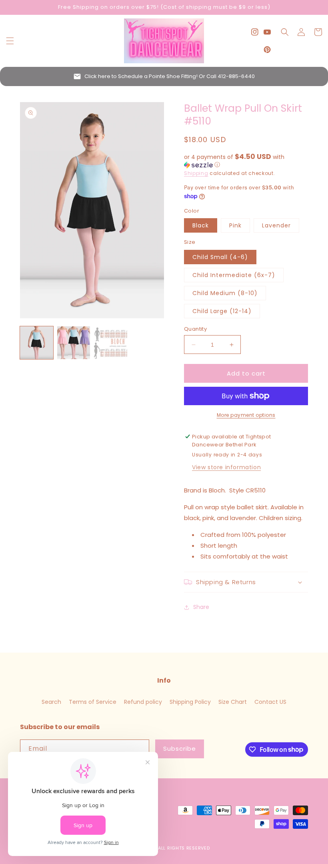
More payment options (246, 415)
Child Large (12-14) (222, 311)
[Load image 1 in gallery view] (36, 343)
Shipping (196, 173)
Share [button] (201, 607)
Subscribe (179, 748)
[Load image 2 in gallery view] (73, 343)
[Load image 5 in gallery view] (110, 343)
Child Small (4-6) (220, 257)
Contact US (270, 702)
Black (200, 225)
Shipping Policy (190, 702)
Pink (235, 225)
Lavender (276, 225)
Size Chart (232, 702)
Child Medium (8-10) (225, 293)
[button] (10, 41)
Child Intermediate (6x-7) (233, 275)
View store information (226, 467)
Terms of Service (92, 702)
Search (51, 702)
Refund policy (143, 702)
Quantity (195, 329)
